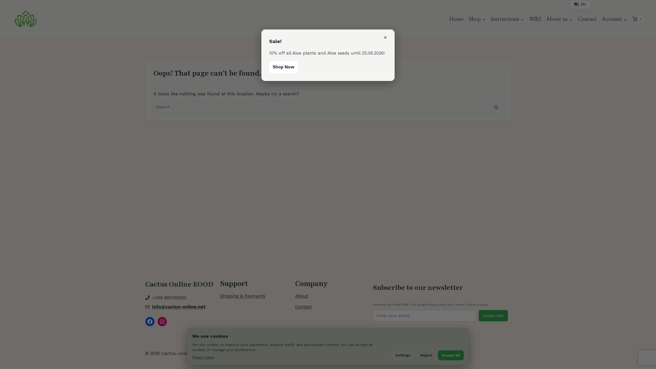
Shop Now (283, 66)
